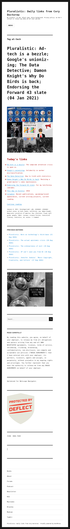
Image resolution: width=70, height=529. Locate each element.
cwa (39, 211)
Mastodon (10, 502)
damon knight (46, 211)
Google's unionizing (15, 170)
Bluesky (10, 507)
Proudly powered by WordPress (50, 523)
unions (28, 217)
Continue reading (14, 204)
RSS (8, 497)
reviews (25, 215)
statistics (18, 217)
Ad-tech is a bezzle (15, 165)
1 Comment (35, 217)
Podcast (10, 486)
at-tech (20, 211)
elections (38, 213)
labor (20, 215)
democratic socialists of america (18, 213)
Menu (10, 25)
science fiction (35, 215)
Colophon (10, 194)
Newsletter (11, 491)
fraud (45, 213)
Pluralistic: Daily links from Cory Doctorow (22, 523)
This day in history (15, 191)
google (14, 215)
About (9, 476)
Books (9, 471)
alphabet (38, 209)
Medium (9, 512)
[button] (30, 289)
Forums (9, 481)
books (26, 211)
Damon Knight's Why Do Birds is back (23, 179)
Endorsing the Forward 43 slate (20, 185)
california (33, 211)
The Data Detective (15, 176)
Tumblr (9, 517)
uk (24, 217)
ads (32, 209)
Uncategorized (24, 209)
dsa (33, 213)
